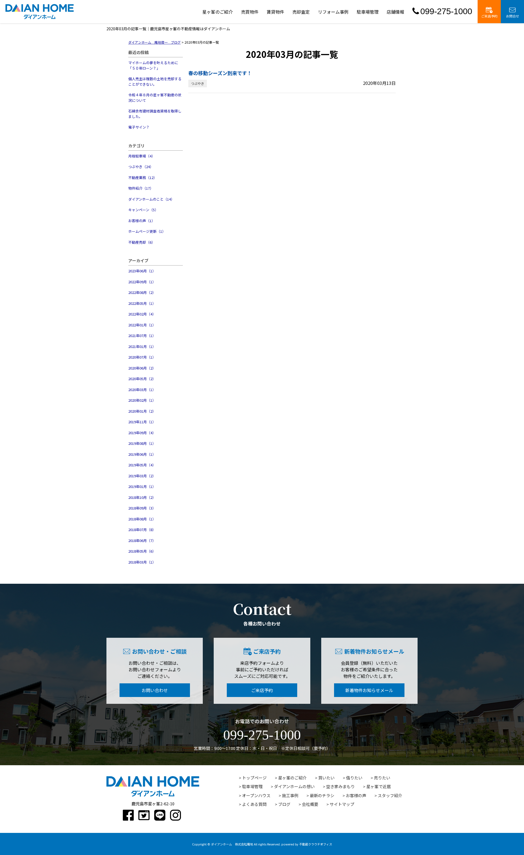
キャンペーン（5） (143, 209)
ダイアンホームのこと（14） (151, 199)
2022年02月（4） (142, 314)
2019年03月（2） (142, 475)
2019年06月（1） (142, 454)
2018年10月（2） (142, 497)
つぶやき (197, 83)
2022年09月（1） (142, 281)
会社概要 (310, 804)
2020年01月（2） (142, 411)
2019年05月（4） (142, 464)
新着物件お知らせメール (369, 690)
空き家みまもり (340, 786)
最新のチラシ (322, 795)
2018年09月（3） (142, 508)
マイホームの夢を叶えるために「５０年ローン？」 (153, 65)
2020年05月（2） (142, 378)
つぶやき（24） (140, 166)
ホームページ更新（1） (147, 231)
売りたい (382, 777)
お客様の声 (356, 795)
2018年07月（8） (142, 529)
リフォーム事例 (333, 11)
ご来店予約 (489, 16)
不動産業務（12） (142, 177)
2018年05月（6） (142, 551)
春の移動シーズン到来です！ (220, 72)
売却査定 (301, 11)
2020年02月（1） (142, 400)
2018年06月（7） (142, 540)
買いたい (326, 777)
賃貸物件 (275, 11)
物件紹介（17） (140, 188)
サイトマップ (342, 804)
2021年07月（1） (142, 335)
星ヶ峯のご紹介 (217, 11)
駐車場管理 (368, 11)
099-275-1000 (446, 11)
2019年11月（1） (142, 421)
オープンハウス (256, 795)
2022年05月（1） (142, 303)
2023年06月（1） (142, 270)
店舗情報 (395, 11)
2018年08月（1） (142, 519)
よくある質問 (254, 804)
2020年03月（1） (142, 389)
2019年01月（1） (142, 486)
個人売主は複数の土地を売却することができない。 (154, 81)
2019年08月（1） (142, 443)
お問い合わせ (155, 690)
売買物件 (249, 11)
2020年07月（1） (142, 357)
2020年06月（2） (142, 368)
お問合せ (512, 16)
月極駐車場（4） (141, 156)
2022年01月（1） (142, 324)
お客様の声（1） (141, 220)
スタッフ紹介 (390, 795)
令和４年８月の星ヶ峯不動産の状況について (154, 97)
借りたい (354, 777)
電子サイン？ (139, 127)
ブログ (284, 804)
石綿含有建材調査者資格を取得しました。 (154, 113)
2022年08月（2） (142, 292)
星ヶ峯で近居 (378, 786)
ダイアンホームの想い (294, 786)
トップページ (254, 777)
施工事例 (290, 795)
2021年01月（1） (142, 346)
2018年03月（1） (142, 562)
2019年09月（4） (142, 432)
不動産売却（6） (141, 242)
